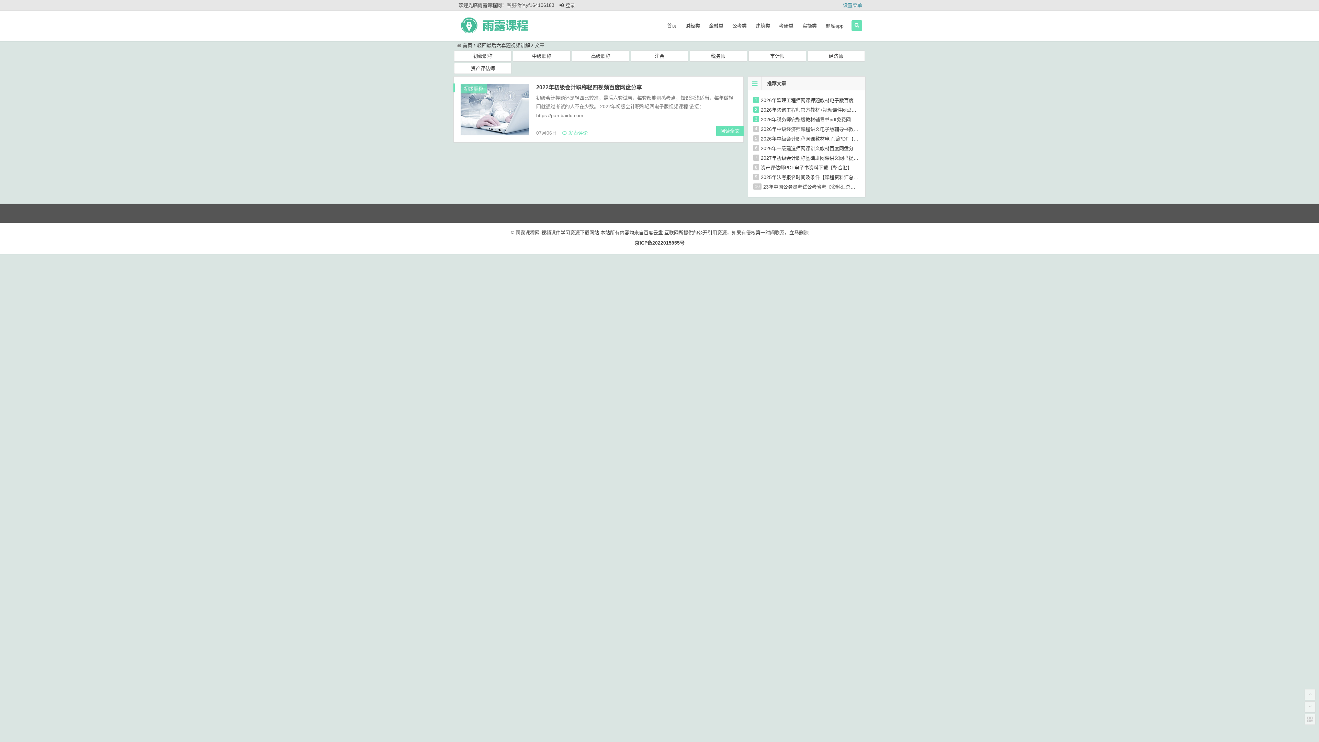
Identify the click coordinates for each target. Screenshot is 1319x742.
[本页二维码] (1310, 719)
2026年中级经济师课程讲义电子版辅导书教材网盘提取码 (821, 129)
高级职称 (600, 56)
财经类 (693, 26)
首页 (672, 26)
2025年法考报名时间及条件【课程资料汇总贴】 (812, 177)
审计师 (777, 56)
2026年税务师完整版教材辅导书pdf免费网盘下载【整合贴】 (825, 119)
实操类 (809, 26)
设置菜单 (852, 5)
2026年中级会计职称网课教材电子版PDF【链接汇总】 (819, 139)
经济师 (836, 56)
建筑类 (763, 26)
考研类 (786, 26)
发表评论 (577, 133)
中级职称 (541, 56)
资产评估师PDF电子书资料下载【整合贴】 (806, 167)
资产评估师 (483, 68)
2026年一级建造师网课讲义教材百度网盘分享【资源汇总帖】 (826, 148)
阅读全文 (730, 131)
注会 (659, 56)
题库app (835, 26)
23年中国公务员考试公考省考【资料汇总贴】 (811, 187)
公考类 (739, 26)
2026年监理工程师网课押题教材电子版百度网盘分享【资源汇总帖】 (833, 100)
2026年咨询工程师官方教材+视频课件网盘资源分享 (816, 110)
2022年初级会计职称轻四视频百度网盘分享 (589, 87)
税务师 (718, 56)
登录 (570, 5)
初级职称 (483, 56)
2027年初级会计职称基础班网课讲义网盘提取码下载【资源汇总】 (831, 158)
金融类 (716, 26)
